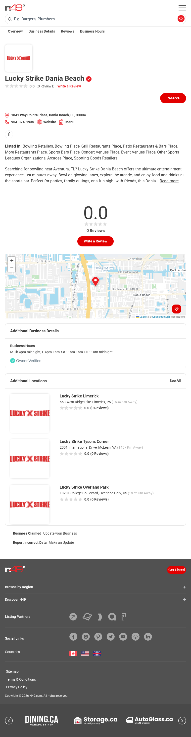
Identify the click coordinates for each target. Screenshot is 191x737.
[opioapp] (136, 636)
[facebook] (9, 134)
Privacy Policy (16, 687)
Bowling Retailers (38, 146)
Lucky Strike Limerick (79, 396)
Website (49, 122)
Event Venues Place (138, 152)
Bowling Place (67, 146)
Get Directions (176, 309)
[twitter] (111, 636)
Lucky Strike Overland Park (84, 487)
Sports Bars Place (64, 152)
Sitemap (12, 671)
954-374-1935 (22, 122)
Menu (69, 122)
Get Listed (176, 570)
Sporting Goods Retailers (95, 158)
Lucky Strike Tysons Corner (84, 441)
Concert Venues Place (100, 152)
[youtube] (123, 636)
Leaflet (143, 316)
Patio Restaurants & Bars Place (150, 146)
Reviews (67, 31)
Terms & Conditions (21, 679)
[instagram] (86, 636)
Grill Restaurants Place (101, 146)
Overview (15, 31)
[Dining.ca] (42, 720)
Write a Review (69, 86)
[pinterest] (98, 636)
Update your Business (60, 533)
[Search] (181, 19)
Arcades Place (59, 158)
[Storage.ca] (96, 720)
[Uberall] (89, 617)
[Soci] (124, 617)
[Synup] (102, 617)
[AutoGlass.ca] (149, 720)
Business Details (42, 31)
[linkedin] (148, 636)
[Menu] (182, 8)
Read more (169, 181)
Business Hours (92, 31)
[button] (95, 281)
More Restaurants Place (26, 152)
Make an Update (61, 542)
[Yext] (75, 617)
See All (175, 381)
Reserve (173, 98)
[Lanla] (114, 616)
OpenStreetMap (161, 316)
